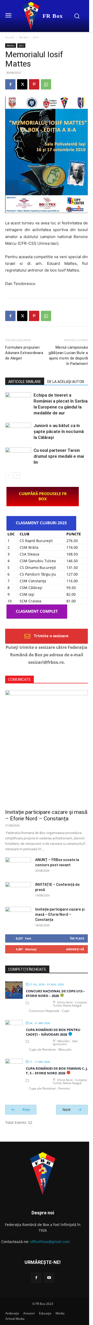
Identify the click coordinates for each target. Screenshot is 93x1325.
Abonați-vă (75, 949)
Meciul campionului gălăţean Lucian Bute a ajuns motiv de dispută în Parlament (68, 355)
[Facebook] (10, 84)
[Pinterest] (34, 84)
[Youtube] (49, 1278)
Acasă (9, 37)
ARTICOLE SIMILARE (24, 382)
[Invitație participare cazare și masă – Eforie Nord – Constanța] (46, 748)
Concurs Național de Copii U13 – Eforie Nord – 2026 (55, 993)
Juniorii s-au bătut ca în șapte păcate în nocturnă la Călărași (59, 431)
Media (23, 37)
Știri (35, 37)
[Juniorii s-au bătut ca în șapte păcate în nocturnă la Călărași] (18, 431)
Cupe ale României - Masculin (50, 1049)
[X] (22, 84)
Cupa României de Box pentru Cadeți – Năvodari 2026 (53, 1032)
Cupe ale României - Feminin (49, 1088)
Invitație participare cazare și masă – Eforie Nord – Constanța (46, 815)
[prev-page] (8, 475)
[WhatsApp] (46, 84)
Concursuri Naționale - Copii (49, 1011)
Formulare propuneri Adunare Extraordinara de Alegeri (24, 353)
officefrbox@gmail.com (50, 1241)
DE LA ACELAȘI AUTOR (65, 382)
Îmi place (77, 938)
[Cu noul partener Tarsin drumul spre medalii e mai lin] (18, 456)
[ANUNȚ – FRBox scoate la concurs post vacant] (18, 866)
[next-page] (16, 475)
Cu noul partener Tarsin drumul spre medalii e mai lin (59, 456)
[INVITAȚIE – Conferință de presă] (18, 891)
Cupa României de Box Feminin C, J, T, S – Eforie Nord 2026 (57, 1070)
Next (67, 1109)
